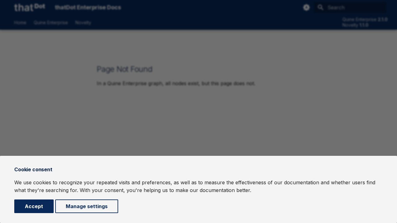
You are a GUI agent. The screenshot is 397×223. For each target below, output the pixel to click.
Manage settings (87, 206)
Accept (34, 206)
